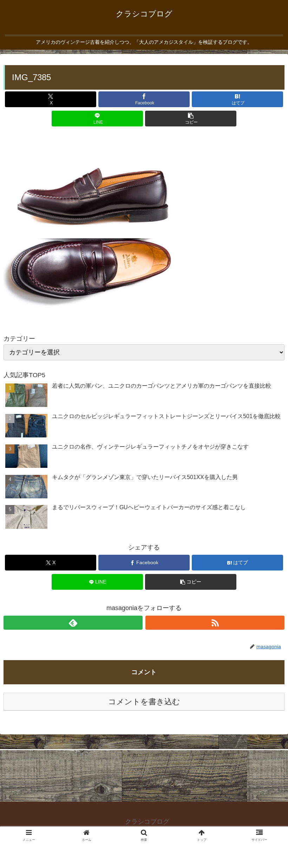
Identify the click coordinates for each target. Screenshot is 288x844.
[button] (190, 118)
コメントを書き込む (144, 701)
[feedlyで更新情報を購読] (73, 623)
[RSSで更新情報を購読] (214, 623)
